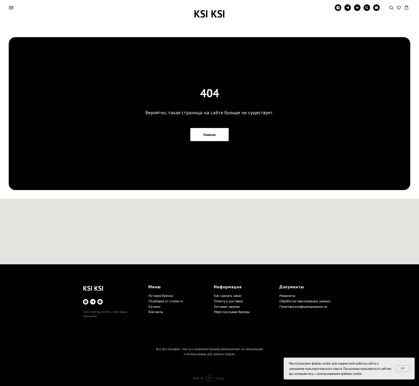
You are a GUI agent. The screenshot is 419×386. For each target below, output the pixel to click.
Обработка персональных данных (304, 301)
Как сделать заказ (227, 295)
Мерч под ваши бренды (232, 312)
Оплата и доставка (228, 301)
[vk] (357, 10)
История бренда (160, 295)
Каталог (154, 306)
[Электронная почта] (376, 10)
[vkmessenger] (85, 302)
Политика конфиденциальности (303, 306)
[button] (391, 7)
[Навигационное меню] (11, 7)
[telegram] (347, 10)
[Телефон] (367, 10)
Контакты (155, 312)
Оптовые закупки (227, 306)
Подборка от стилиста (165, 301)
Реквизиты (287, 295)
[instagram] (338, 10)
